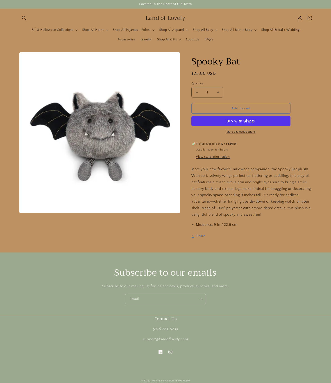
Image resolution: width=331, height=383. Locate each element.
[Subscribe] (201, 299)
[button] (24, 18)
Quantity (197, 83)
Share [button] (201, 236)
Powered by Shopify (178, 381)
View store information (213, 157)
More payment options (241, 131)
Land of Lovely (158, 381)
